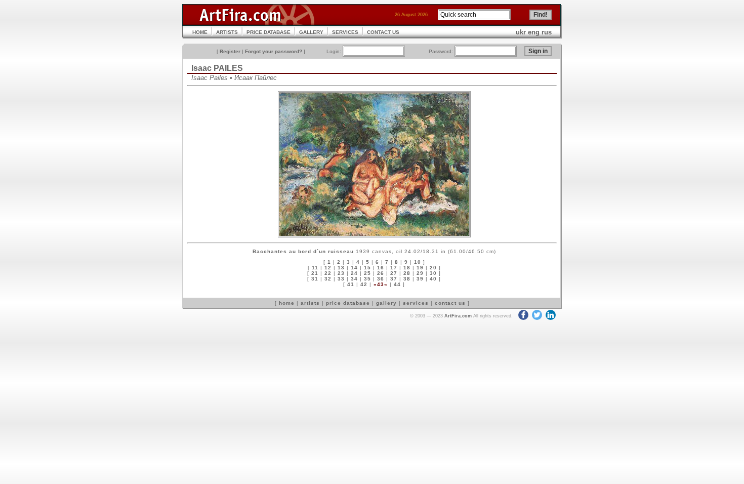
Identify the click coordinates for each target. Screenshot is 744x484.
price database (348, 303)
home (287, 303)
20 (433, 267)
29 (420, 273)
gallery (386, 303)
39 (420, 278)
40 (433, 278)
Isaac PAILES (217, 68)
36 (380, 278)
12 (328, 267)
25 (367, 273)
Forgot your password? (273, 51)
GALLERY (311, 32)
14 (354, 267)
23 (341, 273)
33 (341, 278)
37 (393, 278)
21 (314, 273)
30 (433, 273)
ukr (521, 32)
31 (314, 278)
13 (341, 267)
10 (417, 262)
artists (310, 303)
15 (367, 267)
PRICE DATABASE (268, 32)
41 (350, 284)
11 (315, 267)
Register (230, 51)
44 (397, 284)
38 (406, 278)
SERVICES (345, 32)
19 (420, 267)
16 (380, 267)
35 (367, 278)
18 (406, 267)
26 (380, 273)
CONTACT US (383, 32)
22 (328, 273)
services (416, 303)
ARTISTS (227, 32)
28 (406, 273)
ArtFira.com (458, 315)
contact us (450, 303)
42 (363, 284)
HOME (200, 32)
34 (354, 278)
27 (393, 273)
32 (328, 278)
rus (547, 32)
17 (393, 267)
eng (534, 32)
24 (354, 273)
